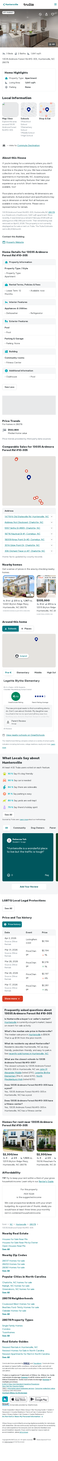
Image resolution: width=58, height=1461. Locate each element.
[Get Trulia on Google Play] (38, 1399)
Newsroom (6, 1412)
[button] (55, 4)
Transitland (37, 1363)
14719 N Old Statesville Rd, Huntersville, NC (27, 516)
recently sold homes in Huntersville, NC (28, 1053)
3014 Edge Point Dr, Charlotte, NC (22, 545)
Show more (11, 998)
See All (9, 814)
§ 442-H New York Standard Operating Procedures (20, 1384)
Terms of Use (30, 1412)
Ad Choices (23, 1414)
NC (11, 1224)
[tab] (10, 629)
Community (19, 827)
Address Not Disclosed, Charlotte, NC (24, 522)
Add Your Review (29, 886)
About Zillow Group (22, 1410)
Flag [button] (47, 875)
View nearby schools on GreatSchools (25, 735)
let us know (24, 1432)
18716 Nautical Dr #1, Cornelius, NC (22, 533)
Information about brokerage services (20, 1388)
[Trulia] (5, 1399)
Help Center (9, 1442)
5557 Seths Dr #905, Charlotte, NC (22, 528)
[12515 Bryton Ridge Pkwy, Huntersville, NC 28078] (18, 1140)
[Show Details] (51, 516)
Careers (50, 1410)
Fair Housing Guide (38, 1410)
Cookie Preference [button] (36, 1414)
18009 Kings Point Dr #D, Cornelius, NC (24, 539)
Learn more (24, 819)
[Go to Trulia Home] (29, 4)
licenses (24, 1377)
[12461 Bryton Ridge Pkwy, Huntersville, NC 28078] (18, 586)
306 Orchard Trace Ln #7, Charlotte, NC (25, 551)
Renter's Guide (46, 1181)
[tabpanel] (29, 966)
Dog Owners (37, 827)
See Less (11, 387)
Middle (38, 672)
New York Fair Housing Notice (13, 1386)
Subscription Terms (44, 1412)
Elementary (23, 672)
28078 (51, 212)
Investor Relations (18, 1412)
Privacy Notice (12, 1414)
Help (4, 1414)
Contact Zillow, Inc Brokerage (14, 1393)
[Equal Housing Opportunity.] (34, 1440)
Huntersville (10, 1022)
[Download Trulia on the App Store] (18, 1399)
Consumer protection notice (45, 1388)
